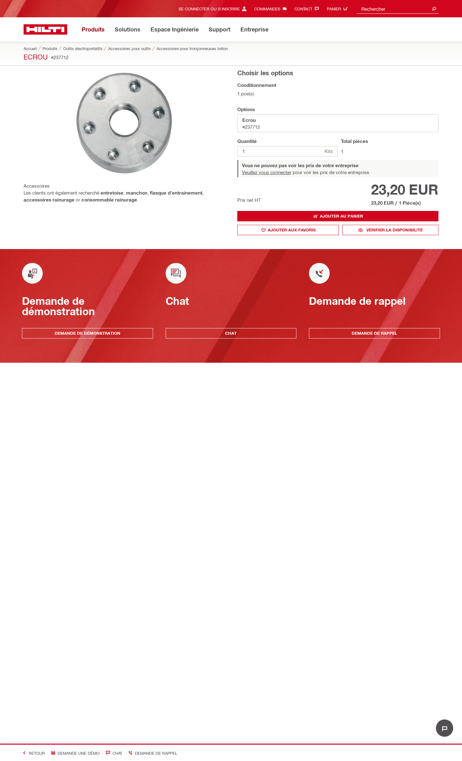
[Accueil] (45, 29)
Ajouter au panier (341, 216)
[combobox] (397, 8)
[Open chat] (444, 728)
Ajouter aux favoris (292, 229)
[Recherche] (434, 8)
